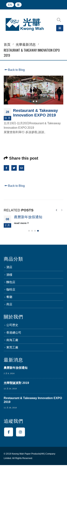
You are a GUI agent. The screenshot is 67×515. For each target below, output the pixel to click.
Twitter (14, 167)
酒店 (9, 267)
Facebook (6, 167)
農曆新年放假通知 (28, 217)
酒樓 (9, 274)
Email (21, 167)
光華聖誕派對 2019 (16, 382)
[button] (30, 101)
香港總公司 (13, 332)
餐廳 (9, 296)
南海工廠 (12, 340)
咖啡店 (10, 289)
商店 (9, 304)
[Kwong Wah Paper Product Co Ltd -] (25, 24)
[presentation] (7, 90)
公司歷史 (12, 325)
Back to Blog (16, 69)
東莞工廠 (12, 347)
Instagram (20, 432)
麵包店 (10, 282)
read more (20, 223)
